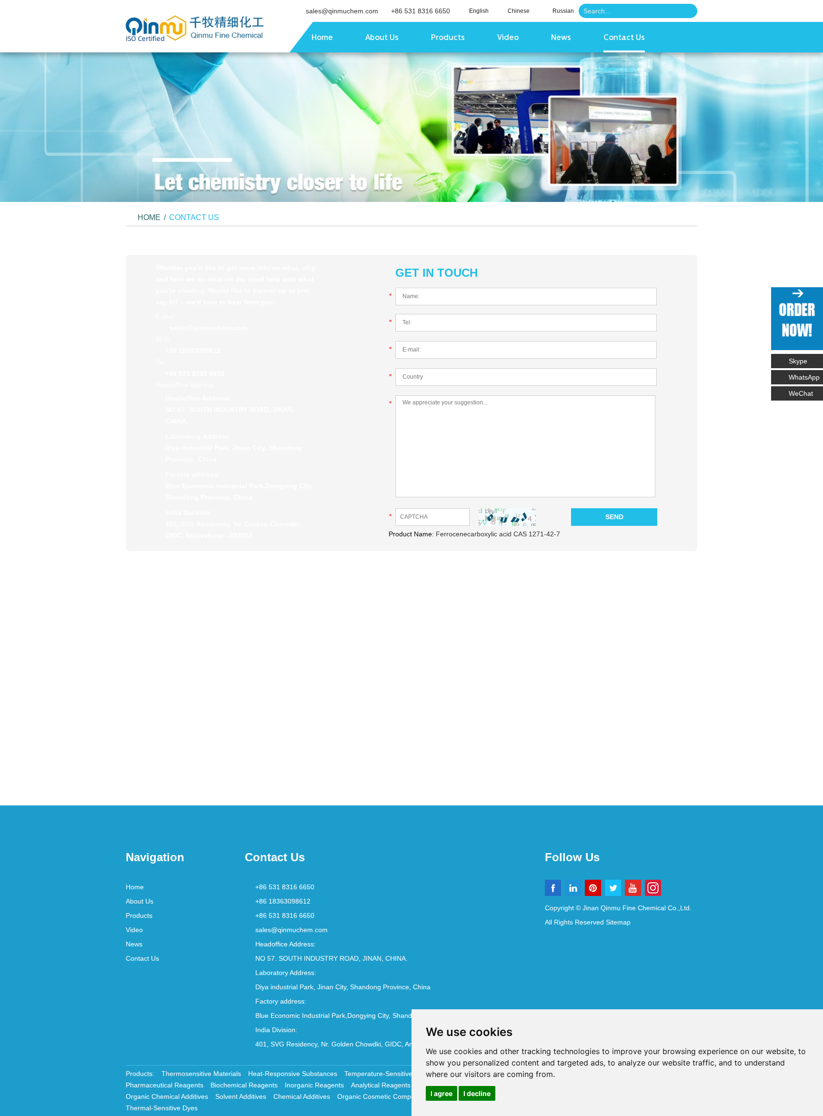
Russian (563, 11)
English (479, 11)
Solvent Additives (240, 1096)
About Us (382, 38)
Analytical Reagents (381, 1085)
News (561, 38)
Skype (798, 361)
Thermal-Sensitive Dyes (162, 1108)
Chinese (519, 11)
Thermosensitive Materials (201, 1073)
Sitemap (618, 922)
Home (322, 38)
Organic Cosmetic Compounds (383, 1096)
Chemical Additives (301, 1096)
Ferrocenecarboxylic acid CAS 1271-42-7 (498, 534)
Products (448, 38)
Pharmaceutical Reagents (164, 1085)
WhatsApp (804, 377)
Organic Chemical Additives (167, 1096)
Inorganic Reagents (314, 1085)
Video (508, 38)
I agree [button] (441, 1093)
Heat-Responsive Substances (292, 1073)
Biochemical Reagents (244, 1085)
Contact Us (624, 38)
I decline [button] (477, 1093)
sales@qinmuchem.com (342, 11)
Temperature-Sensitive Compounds (397, 1073)
